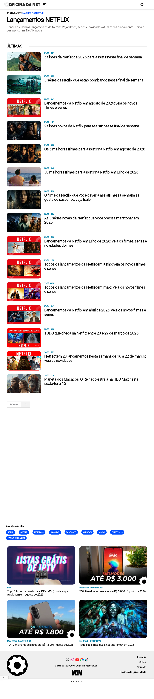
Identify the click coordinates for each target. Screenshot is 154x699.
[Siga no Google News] (82, 659)
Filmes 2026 (117, 532)
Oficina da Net (13, 13)
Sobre (142, 662)
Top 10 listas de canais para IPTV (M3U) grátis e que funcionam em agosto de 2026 (37, 593)
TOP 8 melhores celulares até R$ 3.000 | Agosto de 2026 (112, 591)
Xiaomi (102, 532)
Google (23, 532)
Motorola (39, 532)
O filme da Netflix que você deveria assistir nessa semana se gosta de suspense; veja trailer (91, 197)
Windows (87, 532)
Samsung (55, 532)
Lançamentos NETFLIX (32, 13)
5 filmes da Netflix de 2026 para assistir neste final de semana (93, 57)
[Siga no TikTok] (87, 659)
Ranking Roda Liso (16, 538)
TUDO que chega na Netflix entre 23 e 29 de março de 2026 (91, 333)
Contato (141, 667)
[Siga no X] (67, 659)
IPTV (9, 587)
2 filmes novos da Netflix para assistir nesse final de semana (91, 126)
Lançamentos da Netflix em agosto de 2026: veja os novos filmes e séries (90, 105)
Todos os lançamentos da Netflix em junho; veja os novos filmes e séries (95, 266)
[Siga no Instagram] (72, 659)
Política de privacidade (133, 672)
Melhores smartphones (91, 587)
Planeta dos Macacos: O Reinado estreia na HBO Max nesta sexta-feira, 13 (91, 381)
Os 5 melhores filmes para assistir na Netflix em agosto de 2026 (94, 149)
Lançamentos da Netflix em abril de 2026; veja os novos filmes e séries (95, 312)
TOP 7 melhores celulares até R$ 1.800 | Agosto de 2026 (40, 644)
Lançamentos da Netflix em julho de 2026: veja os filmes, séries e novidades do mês (95, 243)
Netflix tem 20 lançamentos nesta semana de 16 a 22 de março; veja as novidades (95, 358)
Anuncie (141, 657)
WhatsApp (71, 532)
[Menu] (89, 4)
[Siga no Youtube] (77, 659)
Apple (10, 532)
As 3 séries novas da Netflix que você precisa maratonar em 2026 (91, 220)
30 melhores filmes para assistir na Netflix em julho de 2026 (91, 172)
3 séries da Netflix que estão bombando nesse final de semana (93, 80)
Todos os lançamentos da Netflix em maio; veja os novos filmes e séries (94, 289)
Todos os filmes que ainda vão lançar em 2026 (106, 644)
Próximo (14, 404)
